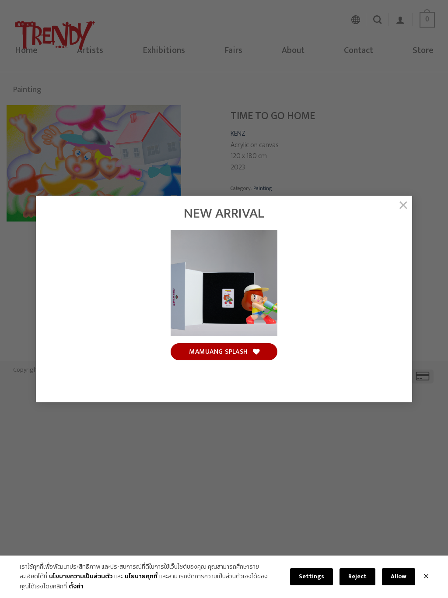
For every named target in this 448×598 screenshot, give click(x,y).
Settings (311, 576)
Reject (357, 576)
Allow (398, 576)
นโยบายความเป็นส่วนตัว (80, 576)
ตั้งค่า (76, 586)
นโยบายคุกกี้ (141, 576)
